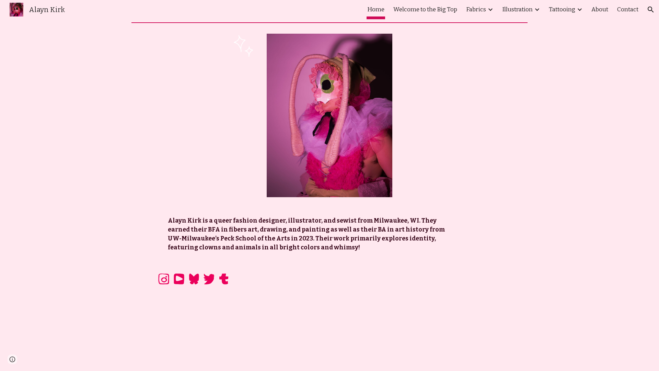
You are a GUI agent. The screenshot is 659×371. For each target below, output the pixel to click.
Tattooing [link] (562, 9)
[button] (651, 9)
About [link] (599, 9)
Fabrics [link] (476, 9)
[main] (312, 234)
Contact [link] (627, 9)
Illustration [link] (517, 9)
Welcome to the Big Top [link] (425, 9)
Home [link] (375, 9)
